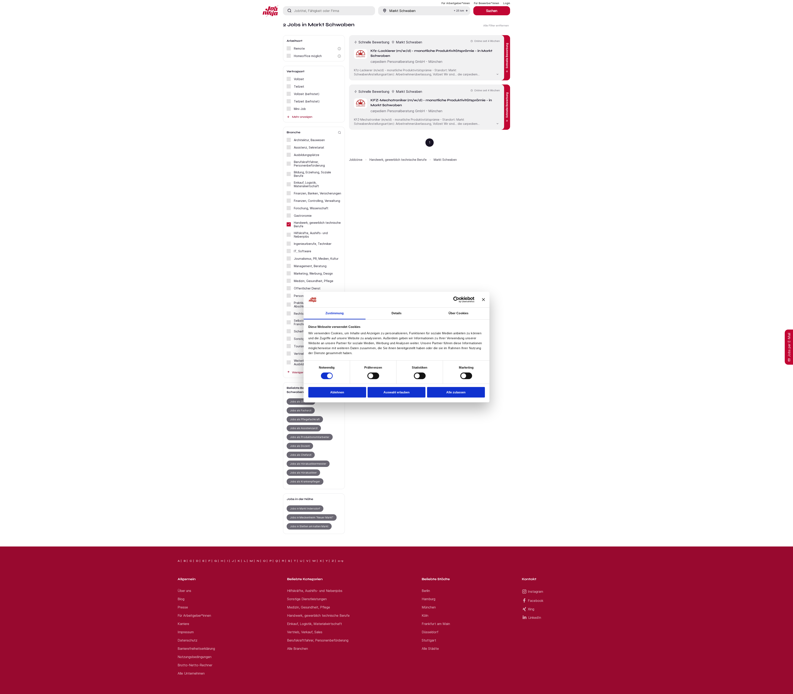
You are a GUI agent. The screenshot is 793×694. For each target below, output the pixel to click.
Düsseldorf (430, 632)
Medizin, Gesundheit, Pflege (308, 607)
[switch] (373, 376)
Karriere (183, 624)
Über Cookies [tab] (458, 313)
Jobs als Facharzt (300, 410)
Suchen (491, 11)
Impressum (186, 632)
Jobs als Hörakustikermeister (308, 463)
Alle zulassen (455, 392)
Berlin (426, 591)
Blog (181, 599)
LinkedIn (534, 617)
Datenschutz (187, 640)
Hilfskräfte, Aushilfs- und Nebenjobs (314, 591)
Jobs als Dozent (300, 446)
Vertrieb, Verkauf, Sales (304, 632)
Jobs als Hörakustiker (303, 472)
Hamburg (428, 599)
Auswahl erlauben (396, 392)
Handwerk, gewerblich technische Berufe (398, 159)
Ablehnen (337, 392)
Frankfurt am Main (436, 624)
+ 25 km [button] (459, 10)
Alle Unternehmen (191, 673)
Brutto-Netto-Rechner (195, 665)
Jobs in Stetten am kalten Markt (309, 526)
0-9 (340, 561)
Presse (183, 607)
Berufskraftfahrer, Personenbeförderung (317, 640)
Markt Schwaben (445, 159)
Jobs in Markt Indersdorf (305, 508)
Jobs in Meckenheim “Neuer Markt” (311, 517)
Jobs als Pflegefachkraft (305, 419)
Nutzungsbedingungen (194, 657)
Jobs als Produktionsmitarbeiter (309, 437)
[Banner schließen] (483, 299)
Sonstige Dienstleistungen (307, 599)
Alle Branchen (297, 648)
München (429, 607)
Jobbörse (355, 159)
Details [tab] (397, 313)
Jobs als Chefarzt (300, 454)
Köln (425, 615)
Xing (531, 609)
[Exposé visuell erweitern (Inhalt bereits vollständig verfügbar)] (497, 74)
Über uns (184, 591)
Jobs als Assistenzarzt (304, 428)
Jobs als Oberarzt (301, 401)
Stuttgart (429, 640)
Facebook (535, 601)
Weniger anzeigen (304, 372)
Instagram (535, 591)
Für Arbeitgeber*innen (194, 615)
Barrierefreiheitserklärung (196, 648)
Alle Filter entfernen (496, 25)
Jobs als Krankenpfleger (305, 481)
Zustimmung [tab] (334, 313)
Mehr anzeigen (302, 117)
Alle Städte (430, 648)
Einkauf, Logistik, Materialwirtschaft (314, 624)
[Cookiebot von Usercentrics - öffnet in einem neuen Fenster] (456, 299)
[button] (339, 48)
